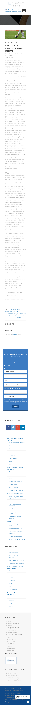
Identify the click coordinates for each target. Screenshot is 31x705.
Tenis (10, 464)
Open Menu (24, 10)
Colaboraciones (12, 630)
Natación (11, 475)
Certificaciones (11, 629)
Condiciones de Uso (21, 399)
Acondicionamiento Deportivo (17, 442)
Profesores (11, 643)
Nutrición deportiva (14, 509)
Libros (10, 645)
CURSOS (8, 365)
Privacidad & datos (14, 699)
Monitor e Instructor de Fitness (17, 539)
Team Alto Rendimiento (18, 54)
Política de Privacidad (8, 401)
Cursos (9, 621)
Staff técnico (11, 641)
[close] (29, 696)
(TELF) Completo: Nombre (12, 388)
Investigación (11, 648)
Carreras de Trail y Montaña (16, 490)
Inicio (6, 699)
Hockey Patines (13, 589)
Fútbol (11, 452)
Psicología (11, 57)
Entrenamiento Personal (15, 536)
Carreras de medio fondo (15, 481)
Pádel (10, 461)
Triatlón (11, 478)
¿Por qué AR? (12, 639)
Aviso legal (23, 699)
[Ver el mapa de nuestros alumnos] (11, 660)
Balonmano (12, 449)
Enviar (15, 406)
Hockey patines (13, 458)
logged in (14, 334)
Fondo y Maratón (13, 487)
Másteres (10, 625)
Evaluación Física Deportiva (16, 501)
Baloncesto (12, 445)
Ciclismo (11, 472)
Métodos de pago (12, 632)
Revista (10, 646)
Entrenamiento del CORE (15, 528)
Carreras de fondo (13, 484)
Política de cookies (11, 701)
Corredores (12, 597)
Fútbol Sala (12, 455)
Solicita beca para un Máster (15, 634)
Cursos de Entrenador (13, 623)
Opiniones (11, 650)
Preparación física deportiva (16, 563)
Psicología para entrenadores (16, 560)
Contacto (10, 703)
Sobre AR (10, 637)
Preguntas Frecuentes (13, 627)
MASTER (8, 368)
